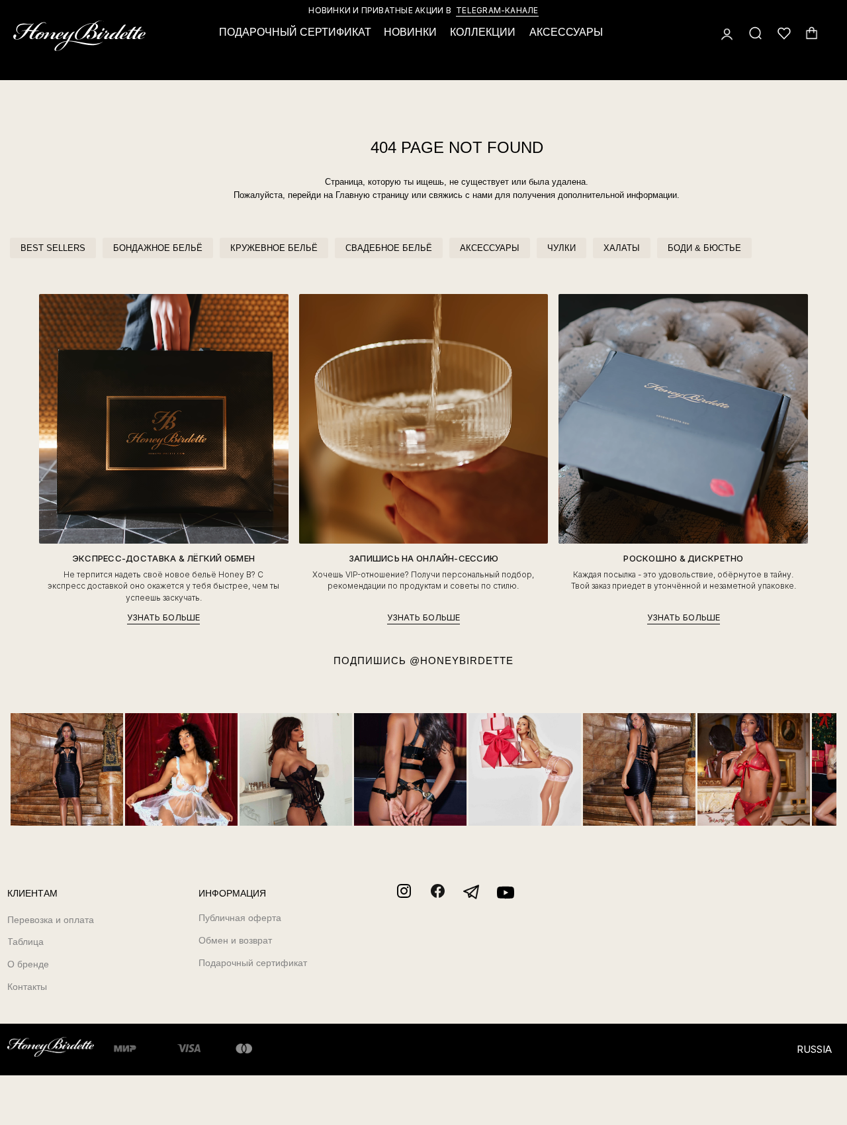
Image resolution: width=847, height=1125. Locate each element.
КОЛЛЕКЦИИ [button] (482, 32)
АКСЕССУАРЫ (489, 248)
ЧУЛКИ (561, 248)
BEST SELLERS (53, 248)
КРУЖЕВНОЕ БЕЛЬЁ (274, 248)
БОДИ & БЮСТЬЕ (704, 248)
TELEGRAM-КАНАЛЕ (497, 10)
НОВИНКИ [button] (410, 32)
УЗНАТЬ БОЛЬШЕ (163, 617)
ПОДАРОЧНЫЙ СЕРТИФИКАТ (295, 32)
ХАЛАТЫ (621, 248)
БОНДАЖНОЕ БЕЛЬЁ (157, 248)
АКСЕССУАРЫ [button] (566, 32)
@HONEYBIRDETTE (461, 660)
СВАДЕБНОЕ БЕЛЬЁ (388, 248)
